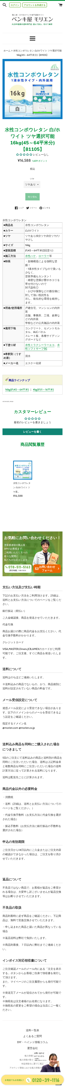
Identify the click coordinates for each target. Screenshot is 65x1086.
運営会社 (32, 1048)
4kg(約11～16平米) (43, 389)
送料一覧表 (32, 1030)
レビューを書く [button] (32, 431)
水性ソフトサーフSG (42, 346)
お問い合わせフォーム (47, 568)
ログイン (15, 5)
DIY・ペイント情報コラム (32, 1042)
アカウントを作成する (35, 5)
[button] (24, 154)
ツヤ (32, 179)
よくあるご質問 (32, 1036)
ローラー (43, 256)
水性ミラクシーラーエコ (39, 345)
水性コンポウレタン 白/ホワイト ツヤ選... (21, 487)
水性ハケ (30, 256)
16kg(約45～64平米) (17, 389)
